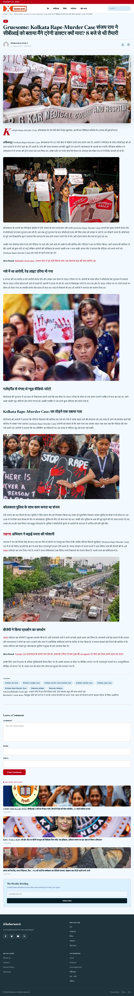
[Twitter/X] (11, 936)
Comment (7, 721)
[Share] (122, 44)
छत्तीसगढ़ (56, 8)
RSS (129, 992)
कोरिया (72, 981)
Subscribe (67, 901)
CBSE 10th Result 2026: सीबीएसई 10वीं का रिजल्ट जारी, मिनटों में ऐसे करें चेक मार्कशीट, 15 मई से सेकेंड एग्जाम (46, 809)
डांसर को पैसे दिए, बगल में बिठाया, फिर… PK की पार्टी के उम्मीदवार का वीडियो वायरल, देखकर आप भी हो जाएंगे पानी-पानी (46, 871)
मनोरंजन (73, 8)
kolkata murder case (84, 683)
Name (5, 746)
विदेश (65, 8)
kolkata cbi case (11, 683)
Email (6, 758)
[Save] (128, 44)
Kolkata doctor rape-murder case (58, 683)
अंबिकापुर (73, 972)
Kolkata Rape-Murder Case (15, 688)
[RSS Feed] (24, 936)
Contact (6, 962)
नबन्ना (7, 534)
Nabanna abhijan (37, 688)
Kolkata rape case (104, 683)
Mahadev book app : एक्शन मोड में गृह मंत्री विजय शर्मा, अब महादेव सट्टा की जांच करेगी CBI (55, 261)
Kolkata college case (31, 683)
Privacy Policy (8, 967)
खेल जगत (83, 8)
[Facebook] (5, 936)
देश (48, 8)
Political (73, 962)
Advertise (7, 972)
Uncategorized (76, 967)
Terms (123, 992)
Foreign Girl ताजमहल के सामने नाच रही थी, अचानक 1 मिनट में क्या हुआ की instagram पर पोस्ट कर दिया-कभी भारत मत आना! (69, 654)
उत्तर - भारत (73, 976)
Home (5, 14)
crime (72, 958)
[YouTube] (18, 936)
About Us (6, 958)
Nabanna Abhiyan (55, 688)
